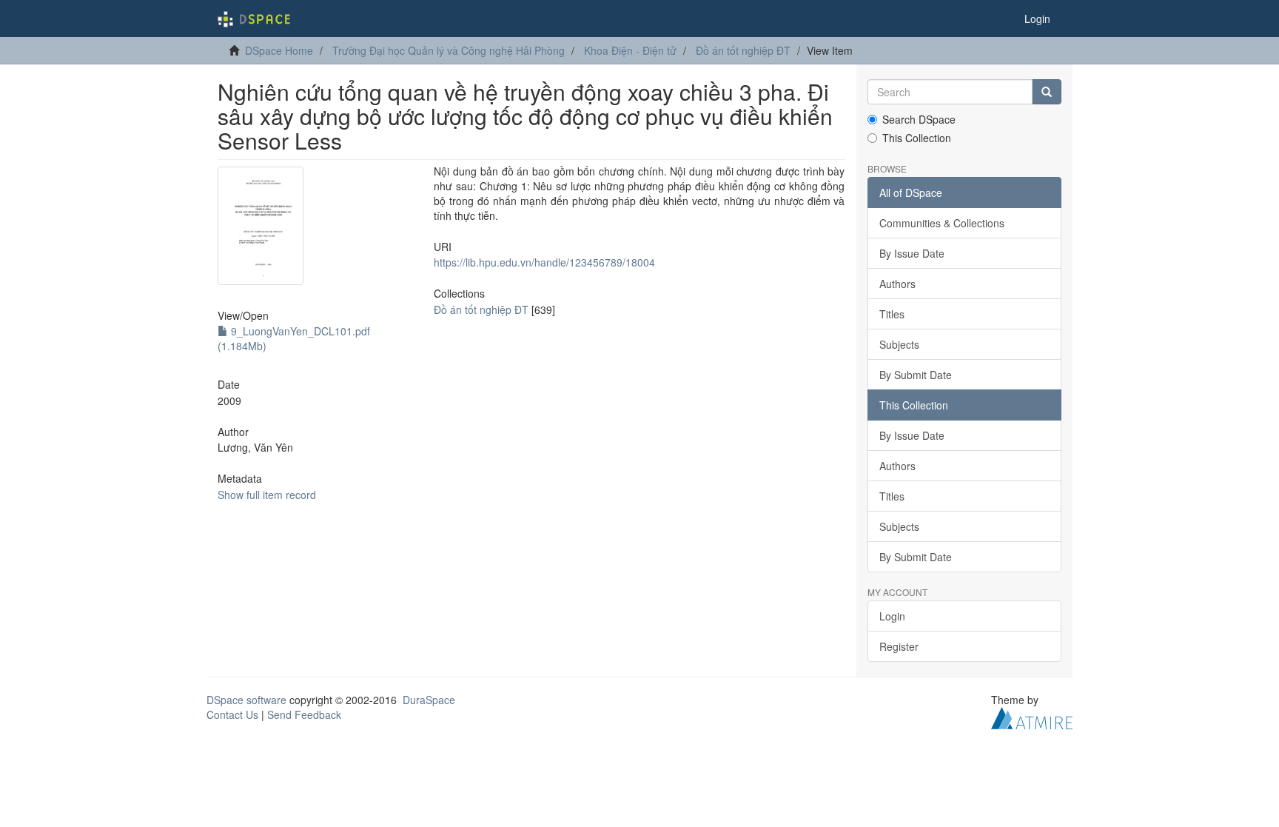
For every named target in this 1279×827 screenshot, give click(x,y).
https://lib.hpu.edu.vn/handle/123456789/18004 (544, 262)
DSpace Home (279, 50)
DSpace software (246, 699)
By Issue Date (911, 253)
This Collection (916, 137)
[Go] (1046, 91)
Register (899, 646)
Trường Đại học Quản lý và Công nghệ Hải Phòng (448, 50)
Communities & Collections (941, 222)
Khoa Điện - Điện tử (630, 50)
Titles (891, 314)
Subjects (899, 344)
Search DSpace (919, 119)
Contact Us (232, 714)
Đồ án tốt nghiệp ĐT (743, 50)
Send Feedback (304, 714)
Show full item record (267, 494)
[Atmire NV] (1031, 716)
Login (892, 616)
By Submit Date (915, 374)
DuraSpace (429, 699)
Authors (897, 283)
